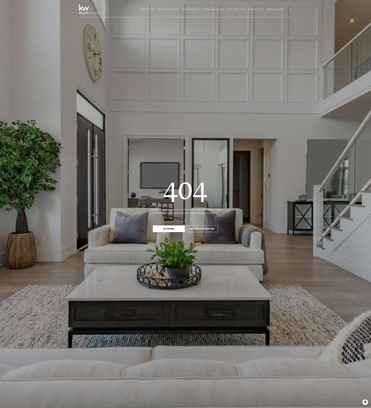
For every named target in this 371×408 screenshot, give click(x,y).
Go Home (168, 228)
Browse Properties (202, 228)
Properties (146, 9)
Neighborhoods (168, 9)
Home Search (191, 9)
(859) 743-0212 (275, 9)
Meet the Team (236, 9)
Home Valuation (213, 9)
